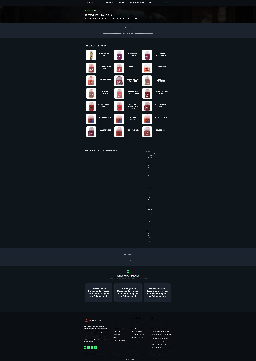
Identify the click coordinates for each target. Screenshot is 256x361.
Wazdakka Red (105, 117)
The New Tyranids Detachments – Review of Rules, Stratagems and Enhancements (128, 292)
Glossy (149, 235)
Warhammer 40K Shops (137, 2)
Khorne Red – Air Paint (161, 93)
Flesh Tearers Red (105, 67)
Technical (150, 221)
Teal (149, 197)
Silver (149, 195)
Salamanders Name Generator (138, 331)
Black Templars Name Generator (138, 322)
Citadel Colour (151, 157)
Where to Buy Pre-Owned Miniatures (160, 347)
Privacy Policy (116, 331)
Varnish (149, 225)
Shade (149, 219)
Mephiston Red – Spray (105, 54)
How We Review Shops (118, 325)
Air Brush (150, 209)
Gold (149, 181)
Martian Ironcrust (161, 80)
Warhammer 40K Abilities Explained (160, 344)
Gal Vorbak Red (105, 130)
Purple (149, 191)
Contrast (150, 213)
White (149, 199)
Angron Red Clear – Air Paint (133, 93)
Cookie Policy (116, 334)
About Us (115, 322)
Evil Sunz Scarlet (133, 118)
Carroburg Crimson (132, 54)
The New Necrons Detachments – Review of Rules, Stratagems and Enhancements (157, 292)
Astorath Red (160, 66)
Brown (149, 173)
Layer (149, 217)
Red (149, 193)
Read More (98, 300)
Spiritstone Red (105, 79)
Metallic (149, 239)
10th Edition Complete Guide (158, 328)
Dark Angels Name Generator (137, 334)
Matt (149, 237)
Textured (150, 241)
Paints (92, 10)
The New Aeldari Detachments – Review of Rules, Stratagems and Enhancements (99, 292)
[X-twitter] (88, 347)
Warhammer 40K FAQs (157, 322)
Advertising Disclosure (118, 328)
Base (149, 211)
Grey (149, 185)
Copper (149, 177)
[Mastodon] (92, 347)
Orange (149, 187)
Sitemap (115, 337)
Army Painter (151, 155)
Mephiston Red (133, 130)
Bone (149, 169)
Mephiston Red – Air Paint (104, 105)
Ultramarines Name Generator (138, 325)
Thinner (149, 223)
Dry (148, 215)
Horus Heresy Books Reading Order (160, 341)
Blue (149, 167)
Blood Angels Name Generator (138, 328)
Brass (149, 171)
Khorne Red (161, 130)
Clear (149, 175)
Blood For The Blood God (133, 80)
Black (149, 165)
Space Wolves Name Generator (138, 337)
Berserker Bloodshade (161, 54)
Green (149, 183)
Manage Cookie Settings (119, 340)
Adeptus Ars (87, 10)
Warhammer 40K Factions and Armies (160, 338)
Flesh (149, 179)
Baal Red (133, 66)
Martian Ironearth (105, 93)
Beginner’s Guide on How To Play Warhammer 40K (162, 335)
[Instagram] (85, 347)
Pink (149, 189)
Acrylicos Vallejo (151, 153)
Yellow (149, 201)
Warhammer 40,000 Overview (158, 325)
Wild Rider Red (161, 117)
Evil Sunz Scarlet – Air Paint (132, 106)
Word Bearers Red (161, 105)
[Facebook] (95, 347)
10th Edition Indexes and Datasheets (160, 331)
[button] (166, 2)
